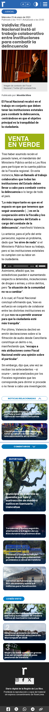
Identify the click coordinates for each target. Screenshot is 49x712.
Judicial (9, 11)
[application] (24, 266)
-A (23, 4)
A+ (28, 4)
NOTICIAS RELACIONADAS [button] (22, 398)
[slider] (42, 265)
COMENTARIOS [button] (22, 446)
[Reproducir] (5, 266)
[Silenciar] (36, 266)
